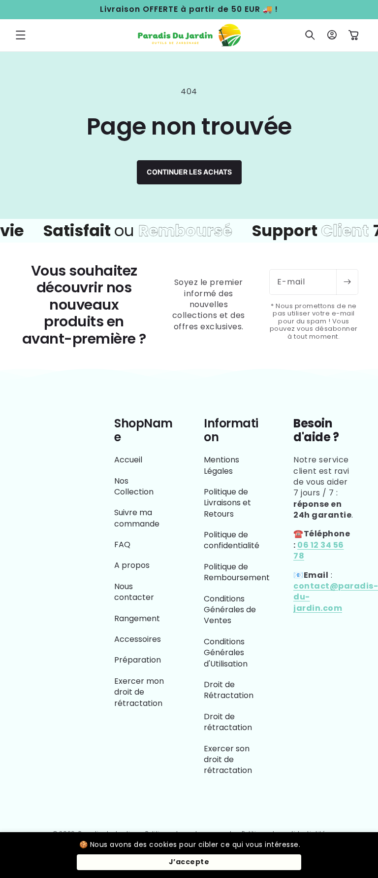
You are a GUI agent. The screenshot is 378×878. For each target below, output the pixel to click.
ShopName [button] (143, 431)
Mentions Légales (221, 465)
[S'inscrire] (347, 282)
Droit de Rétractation (228, 690)
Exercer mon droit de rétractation (139, 692)
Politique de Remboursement (237, 572)
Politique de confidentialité (231, 540)
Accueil (128, 460)
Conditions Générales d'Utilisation (226, 652)
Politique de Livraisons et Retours (227, 503)
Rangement (137, 618)
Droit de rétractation (228, 722)
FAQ (122, 544)
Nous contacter (134, 592)
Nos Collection (134, 486)
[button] (21, 35)
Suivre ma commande (136, 518)
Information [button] (231, 431)
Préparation (137, 660)
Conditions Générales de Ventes (230, 610)
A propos (132, 565)
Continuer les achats (189, 172)
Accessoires (137, 639)
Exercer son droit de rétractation (228, 759)
